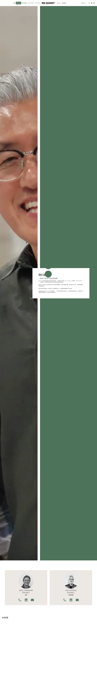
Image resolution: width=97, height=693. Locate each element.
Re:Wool (37, 3)
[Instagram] (89, 3)
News (58, 3)
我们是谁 (18, 3)
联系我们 (64, 3)
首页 (14, 3)
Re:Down (31, 3)
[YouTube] (91, 3)
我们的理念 (24, 3)
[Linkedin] (94, 3)
